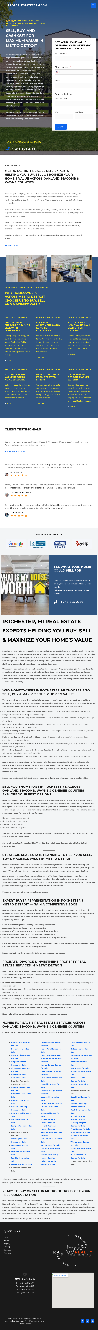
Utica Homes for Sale (80, 1132)
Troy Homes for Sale (80, 1129)
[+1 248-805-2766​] (20, 148)
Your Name (61, 54)
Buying (7, 1243)
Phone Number (63, 67)
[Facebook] (82, 1321)
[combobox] (57, 72)
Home (7, 1237)
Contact (7, 1253)
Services (7, 1250)
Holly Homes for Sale (50, 1055)
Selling (7, 1247)
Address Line (61, 99)
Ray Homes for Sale (80, 1068)
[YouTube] (92, 1321)
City (56, 112)
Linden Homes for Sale (51, 1103)
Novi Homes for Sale (50, 1145)
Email (58, 81)
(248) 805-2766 (27, 1289)
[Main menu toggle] (93, 5)
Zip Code (79, 112)
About (6, 1240)
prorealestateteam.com (27, 5)
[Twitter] (87, 1321)
